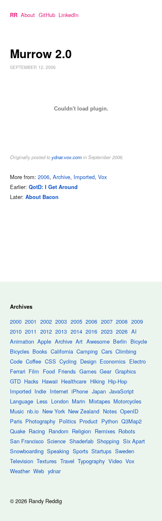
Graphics (125, 371)
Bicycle (138, 341)
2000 (16, 321)
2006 (43, 177)
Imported (84, 177)
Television (21, 461)
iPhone (79, 391)
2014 (76, 331)
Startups (101, 451)
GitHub (47, 15)
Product (88, 421)
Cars (106, 351)
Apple (44, 341)
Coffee (33, 361)
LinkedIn (69, 15)
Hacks (31, 381)
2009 (137, 321)
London (60, 401)
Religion (81, 431)
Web (38, 471)
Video (115, 461)
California (62, 351)
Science (56, 441)
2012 (46, 331)
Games (87, 371)
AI (134, 331)
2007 (107, 321)
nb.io (33, 411)
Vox (102, 177)
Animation (22, 341)
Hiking (97, 381)
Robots (126, 431)
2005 (76, 321)
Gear (105, 371)
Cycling (67, 361)
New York (53, 411)
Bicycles (19, 351)
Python (109, 421)
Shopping (108, 441)
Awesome (98, 341)
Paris (16, 421)
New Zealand (83, 411)
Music (17, 411)
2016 (91, 331)
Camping (87, 351)
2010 (16, 331)
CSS (50, 361)
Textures (46, 461)
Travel (67, 461)
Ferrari (17, 371)
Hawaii (50, 381)
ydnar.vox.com (67, 157)
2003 (61, 321)
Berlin (120, 341)
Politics (67, 421)
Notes (110, 411)
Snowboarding (27, 451)
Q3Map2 (131, 421)
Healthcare (73, 381)
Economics (112, 361)
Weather (20, 471)
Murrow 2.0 (41, 53)
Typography (91, 461)
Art (79, 341)
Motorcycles (127, 401)
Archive (61, 177)
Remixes (105, 431)
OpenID (129, 411)
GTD (15, 381)
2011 (31, 331)
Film (34, 371)
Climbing (125, 351)
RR (13, 15)
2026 (122, 331)
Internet (59, 391)
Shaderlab (81, 441)
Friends (67, 371)
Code (16, 361)
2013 (61, 331)
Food (49, 371)
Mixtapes (99, 401)
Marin (78, 401)
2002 (46, 321)
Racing (37, 431)
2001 (31, 321)
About (28, 15)
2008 (122, 321)
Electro (137, 361)
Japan (99, 391)
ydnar (54, 471)
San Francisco (27, 441)
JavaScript (121, 391)
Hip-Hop (117, 381)
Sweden (124, 451)
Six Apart (134, 441)
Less (42, 401)
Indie (40, 391)
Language (21, 401)
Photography (40, 421)
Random (59, 431)
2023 (107, 331)
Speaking (58, 451)
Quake (17, 431)
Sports (80, 451)
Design (88, 361)
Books (39, 351)
